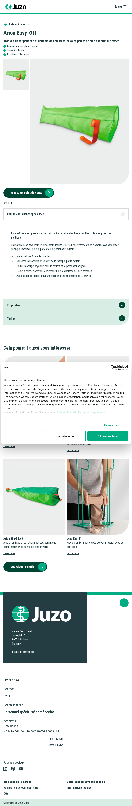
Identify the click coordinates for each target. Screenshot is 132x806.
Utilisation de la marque (17, 782)
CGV (5, 793)
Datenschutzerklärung (71, 412)
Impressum (98, 412)
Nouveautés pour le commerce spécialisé (31, 731)
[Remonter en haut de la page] (124, 602)
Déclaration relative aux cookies (86, 782)
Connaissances (13, 705)
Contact (8, 689)
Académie (10, 721)
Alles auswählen (108, 435)
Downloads (10, 726)
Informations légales (79, 787)
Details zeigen (112, 425)
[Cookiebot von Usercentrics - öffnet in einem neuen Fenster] (113, 367)
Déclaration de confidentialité (20, 787)
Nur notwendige (65, 435)
